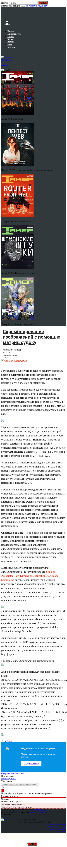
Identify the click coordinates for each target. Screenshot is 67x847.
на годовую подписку (37, 5)
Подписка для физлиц (56, 824)
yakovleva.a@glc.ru (38, 812)
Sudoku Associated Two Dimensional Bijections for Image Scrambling (29, 575)
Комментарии (10, 355)
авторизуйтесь (8, 778)
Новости (10, 741)
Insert (32, 844)
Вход (63, 4)
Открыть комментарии (12, 773)
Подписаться (31, 763)
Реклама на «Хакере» (56, 829)
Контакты (61, 832)
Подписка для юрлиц (57, 827)
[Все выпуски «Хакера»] (1, 52)
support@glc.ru (40, 810)
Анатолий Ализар (12, 349)
